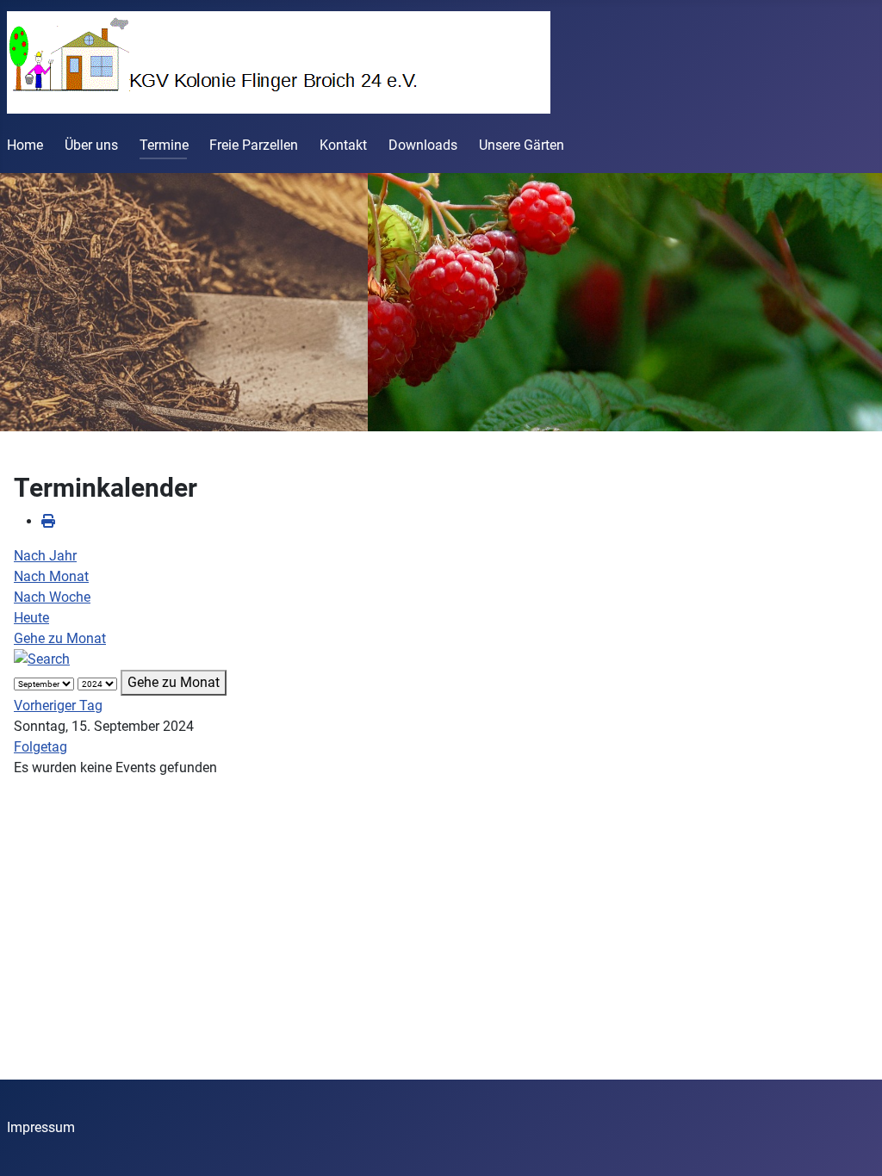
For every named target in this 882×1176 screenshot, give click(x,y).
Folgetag (40, 747)
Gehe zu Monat (60, 638)
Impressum (41, 1127)
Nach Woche (52, 597)
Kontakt (343, 145)
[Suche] (42, 659)
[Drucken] (48, 521)
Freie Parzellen (253, 145)
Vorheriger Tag (58, 705)
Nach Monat (51, 576)
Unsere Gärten (521, 145)
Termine (164, 145)
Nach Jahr (45, 556)
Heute (31, 618)
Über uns (91, 145)
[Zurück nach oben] (851, 1144)
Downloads (422, 145)
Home (25, 145)
